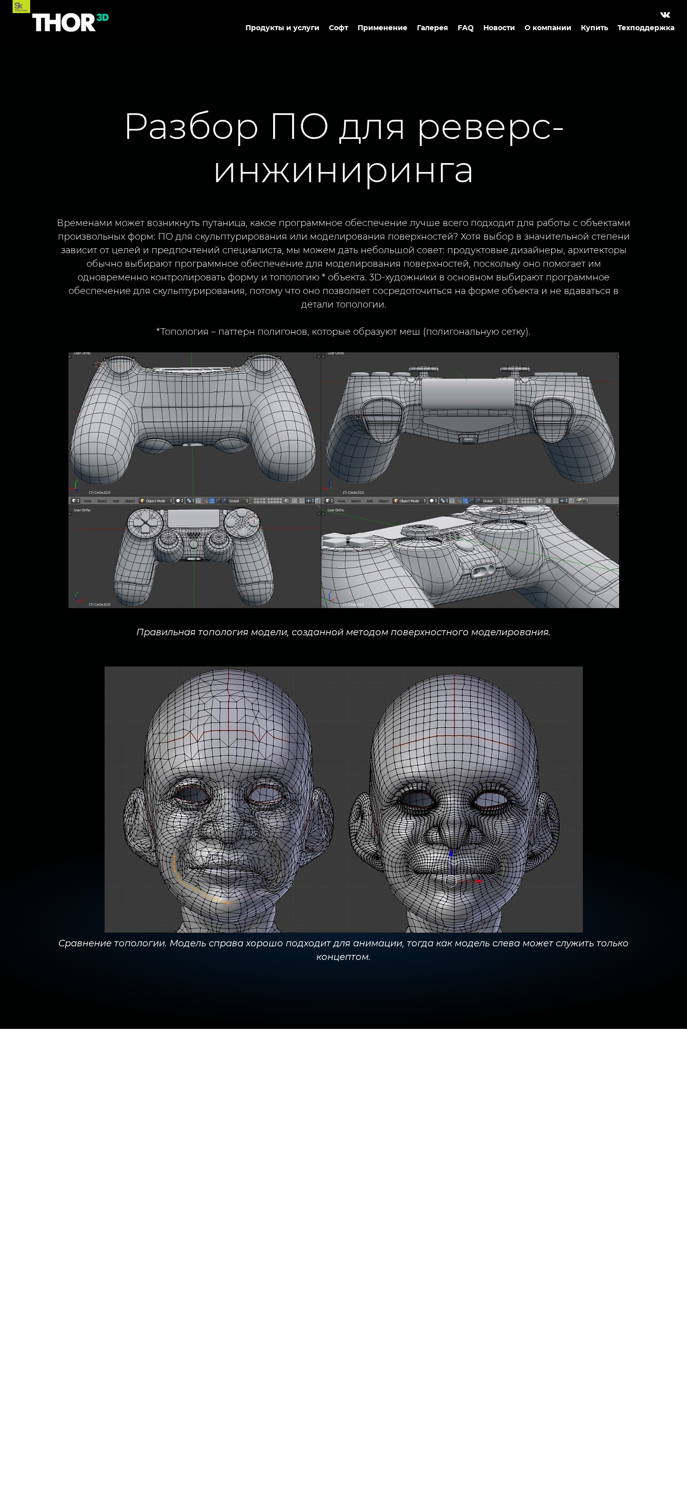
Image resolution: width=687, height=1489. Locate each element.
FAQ (466, 27)
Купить (594, 27)
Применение (382, 27)
